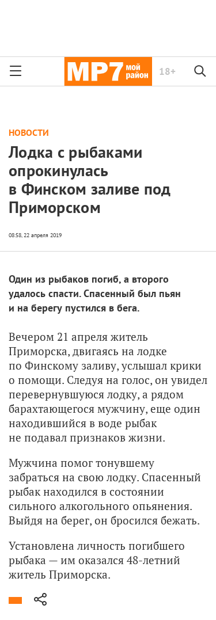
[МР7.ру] (108, 71)
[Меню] (15, 71)
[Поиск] (200, 71)
